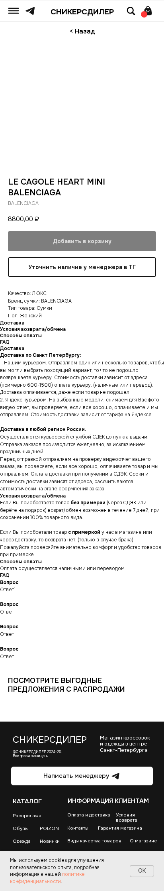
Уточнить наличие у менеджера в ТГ (82, 267)
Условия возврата (126, 817)
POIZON (49, 829)
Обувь (20, 829)
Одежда (22, 841)
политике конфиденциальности (47, 877)
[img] (14, 10)
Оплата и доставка (88, 815)
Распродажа (27, 816)
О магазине (143, 841)
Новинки (50, 841)
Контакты (77, 828)
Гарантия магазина (120, 828)
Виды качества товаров (94, 841)
